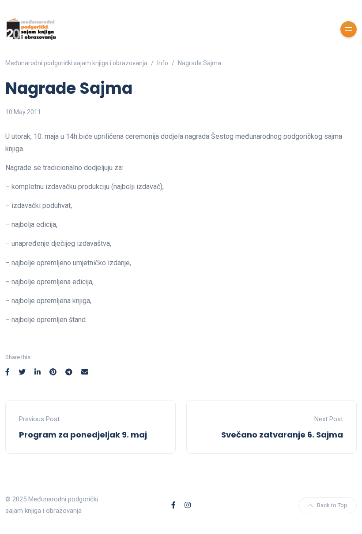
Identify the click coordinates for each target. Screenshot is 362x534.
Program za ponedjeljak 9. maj (83, 434)
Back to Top (332, 505)
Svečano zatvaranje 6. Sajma (282, 434)
